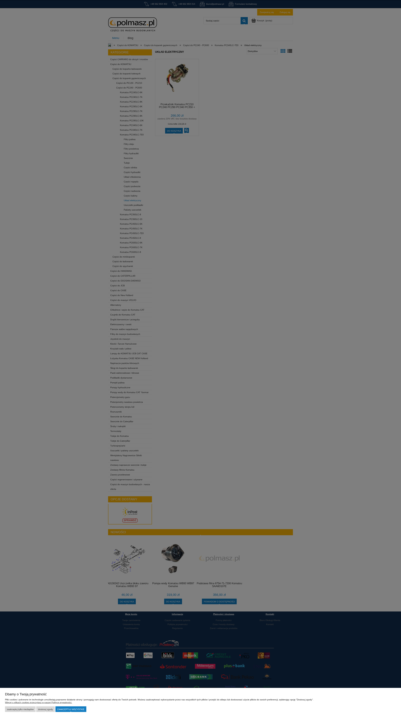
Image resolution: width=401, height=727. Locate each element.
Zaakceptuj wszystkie (70, 709)
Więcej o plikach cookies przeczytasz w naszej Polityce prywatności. (38, 702)
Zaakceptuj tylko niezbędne (20, 709)
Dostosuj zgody (45, 709)
